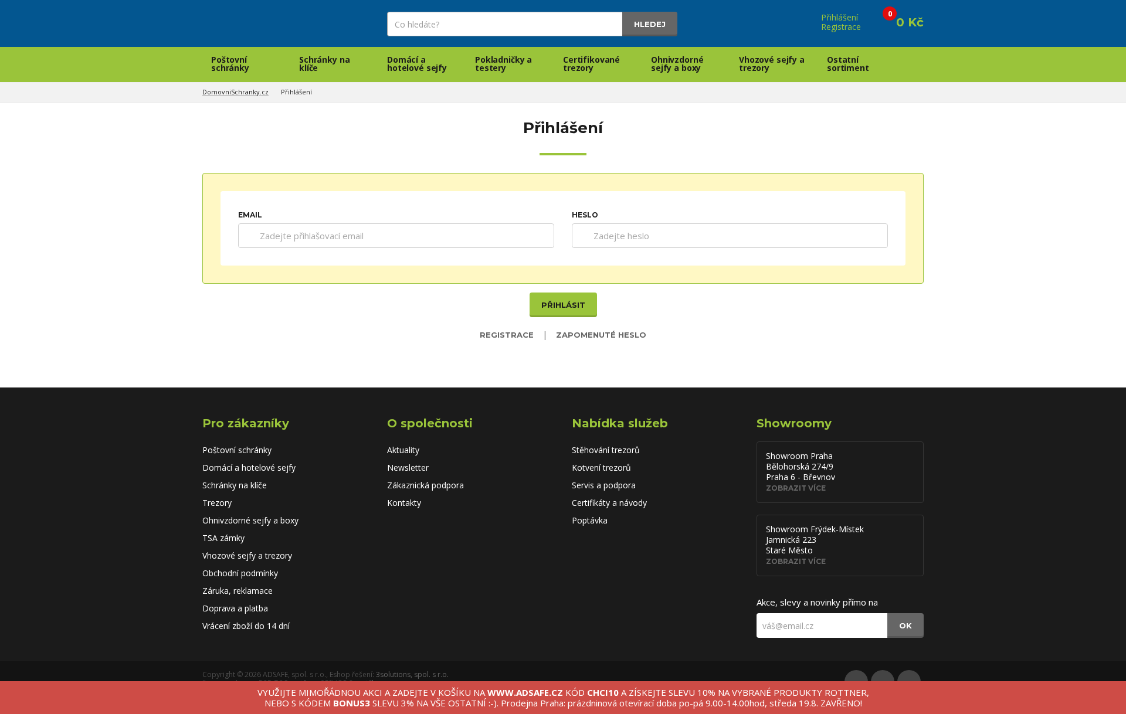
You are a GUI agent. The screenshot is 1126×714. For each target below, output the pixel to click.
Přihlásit (563, 305)
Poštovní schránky (230, 63)
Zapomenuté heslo (601, 334)
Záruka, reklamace (237, 590)
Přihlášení (296, 91)
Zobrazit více (796, 488)
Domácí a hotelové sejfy (417, 63)
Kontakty (404, 502)
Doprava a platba (235, 608)
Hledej (650, 24)
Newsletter (408, 467)
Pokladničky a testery (503, 63)
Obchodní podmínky (240, 573)
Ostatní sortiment (848, 63)
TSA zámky (223, 537)
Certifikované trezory (591, 63)
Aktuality (403, 449)
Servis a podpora (604, 485)
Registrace (507, 334)
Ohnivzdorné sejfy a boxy (677, 63)
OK (905, 625)
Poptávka (590, 520)
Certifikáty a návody (609, 502)
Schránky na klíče (324, 63)
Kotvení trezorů (601, 467)
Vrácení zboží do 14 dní (246, 625)
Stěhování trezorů (606, 449)
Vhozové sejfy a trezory (772, 63)
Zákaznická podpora (425, 485)
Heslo (585, 214)
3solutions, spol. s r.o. (412, 674)
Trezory (217, 502)
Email (250, 214)
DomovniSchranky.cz (235, 91)
